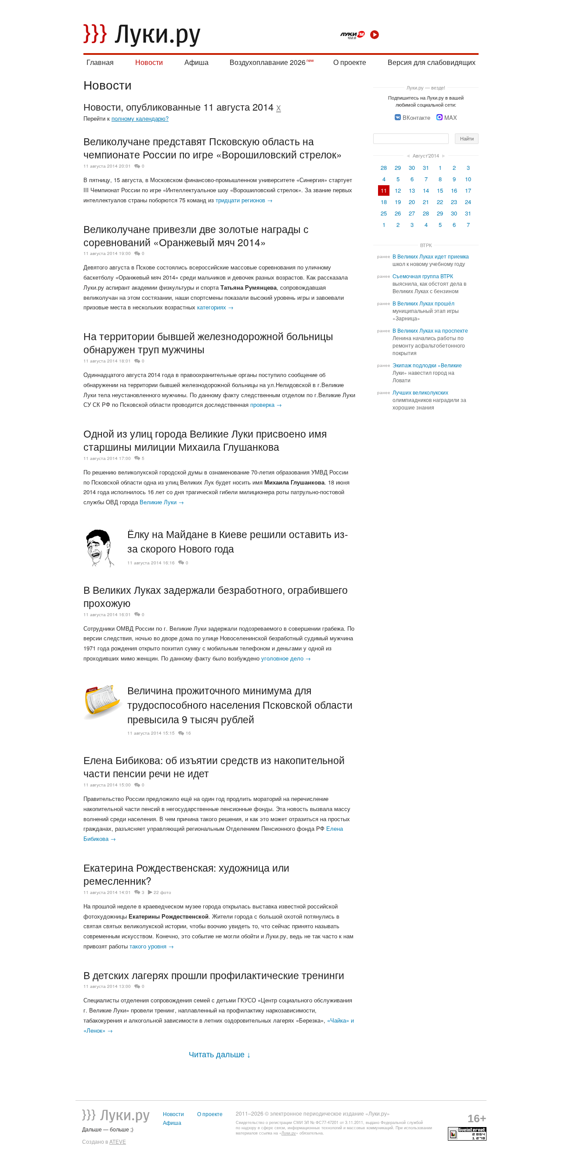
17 (468, 190)
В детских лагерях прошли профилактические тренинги (213, 975)
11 (384, 190)
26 (398, 213)
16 (188, 733)
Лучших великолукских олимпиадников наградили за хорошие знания (429, 400)
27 (412, 213)
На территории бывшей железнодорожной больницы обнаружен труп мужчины (208, 342)
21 (426, 201)
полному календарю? (140, 118)
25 (384, 213)
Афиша (196, 62)
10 (468, 179)
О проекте (349, 62)
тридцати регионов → (244, 200)
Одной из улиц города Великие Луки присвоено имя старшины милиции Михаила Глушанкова (205, 439)
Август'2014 (426, 155)
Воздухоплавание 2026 (268, 62)
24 (468, 201)
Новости (149, 62)
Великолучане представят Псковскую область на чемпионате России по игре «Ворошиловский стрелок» (212, 147)
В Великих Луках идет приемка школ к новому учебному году (431, 260)
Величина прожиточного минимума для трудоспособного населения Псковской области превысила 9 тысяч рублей (240, 704)
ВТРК (426, 244)
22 (440, 201)
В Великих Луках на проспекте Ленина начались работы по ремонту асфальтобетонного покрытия (430, 341)
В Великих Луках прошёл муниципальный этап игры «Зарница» (426, 311)
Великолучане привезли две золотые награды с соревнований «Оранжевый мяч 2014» (196, 235)
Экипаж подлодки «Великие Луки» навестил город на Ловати (427, 373)
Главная (100, 62)
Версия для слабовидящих (432, 62)
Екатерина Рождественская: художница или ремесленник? (186, 873)
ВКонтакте (416, 117)
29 (398, 167)
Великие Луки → (162, 502)
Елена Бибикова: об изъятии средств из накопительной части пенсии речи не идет (214, 766)
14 (426, 190)
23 (454, 201)
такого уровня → (152, 946)
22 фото (162, 892)
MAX (450, 117)
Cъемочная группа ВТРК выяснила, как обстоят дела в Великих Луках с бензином (429, 283)
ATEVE (117, 1141)
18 (384, 201)
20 (412, 201)
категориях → (215, 307)
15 (440, 190)
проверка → (266, 404)
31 (426, 167)
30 (412, 167)
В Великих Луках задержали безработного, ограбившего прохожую (215, 596)
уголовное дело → (286, 658)
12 (398, 190)
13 (412, 190)
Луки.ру (288, 1133)
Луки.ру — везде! (426, 87)
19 (398, 201)
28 (384, 167)
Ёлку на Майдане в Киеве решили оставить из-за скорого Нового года (237, 541)
